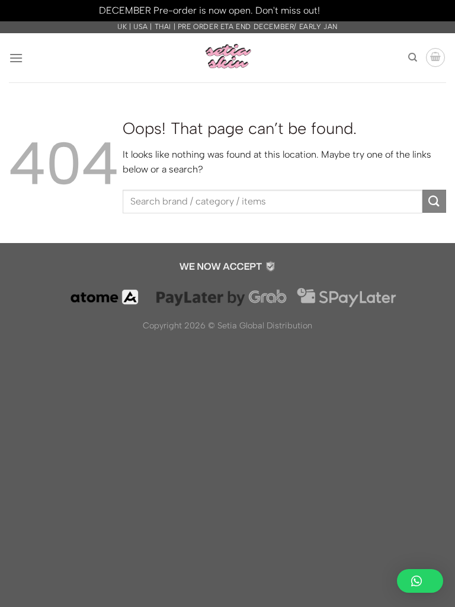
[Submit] (434, 201)
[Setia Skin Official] (227, 57)
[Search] (412, 57)
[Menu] (16, 57)
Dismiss (339, 10)
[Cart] (435, 57)
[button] (420, 581)
